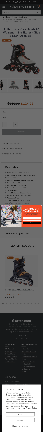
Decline (20, 420)
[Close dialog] (41, 205)
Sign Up (31, 222)
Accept (20, 414)
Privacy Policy (31, 408)
